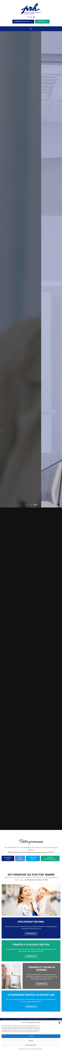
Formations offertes (33, 858)
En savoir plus (31, 933)
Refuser (31, 1040)
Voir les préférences (31, 1045)
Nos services (20, 858)
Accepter (31, 1036)
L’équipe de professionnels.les (50, 858)
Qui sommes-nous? (8, 858)
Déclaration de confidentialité (35, 1048)
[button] (59, 1022)
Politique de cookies (23, 1048)
